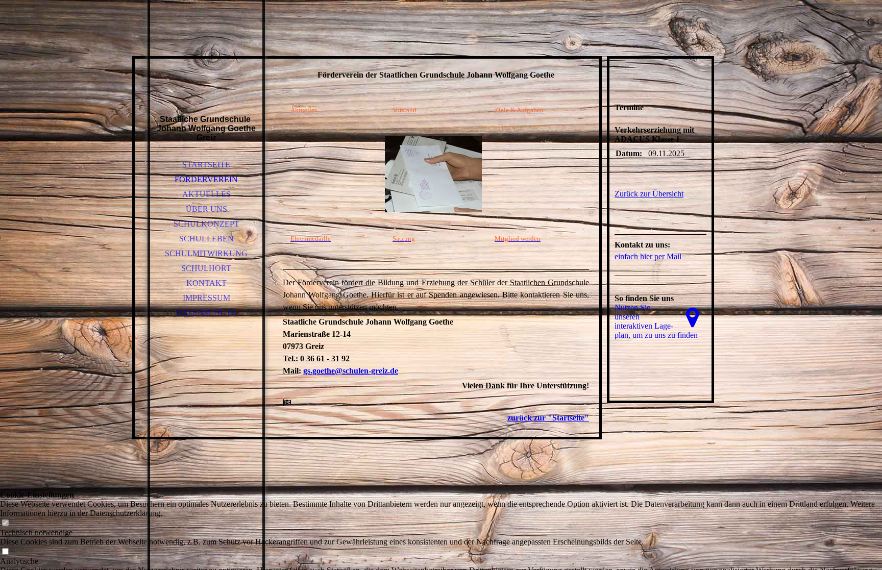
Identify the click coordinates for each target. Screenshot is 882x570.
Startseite (206, 164)
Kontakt (206, 283)
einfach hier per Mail (648, 256)
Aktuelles (206, 194)
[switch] (5, 523)
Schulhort (206, 268)
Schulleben (206, 238)
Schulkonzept (206, 223)
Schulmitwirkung (206, 253)
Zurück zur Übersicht (649, 193)
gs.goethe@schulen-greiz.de (350, 370)
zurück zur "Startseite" (548, 417)
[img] (206, 71)
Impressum (206, 297)
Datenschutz (206, 312)
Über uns (206, 209)
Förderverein (206, 179)
